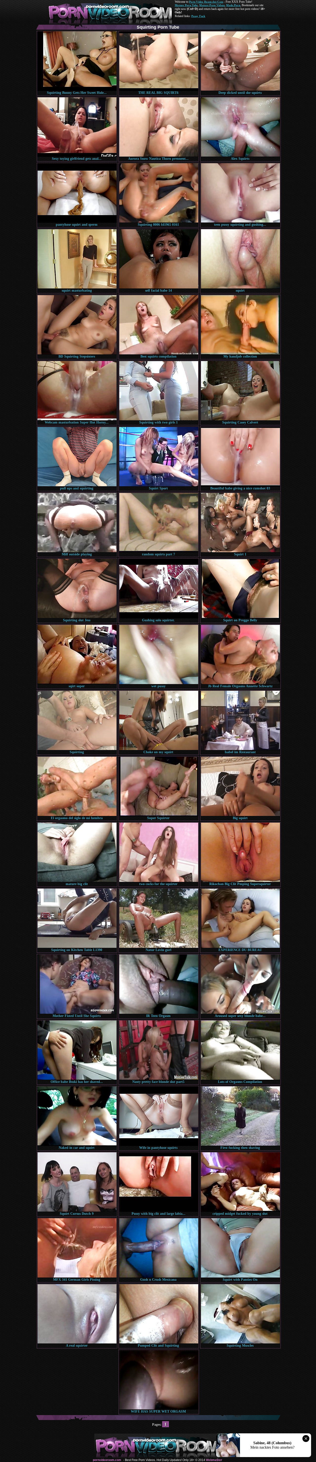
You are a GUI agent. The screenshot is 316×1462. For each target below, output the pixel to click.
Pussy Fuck (198, 16)
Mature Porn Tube (186, 5)
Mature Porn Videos (212, 5)
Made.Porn (233, 5)
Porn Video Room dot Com (206, 1)
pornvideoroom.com (107, 1460)
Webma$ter (214, 1460)
